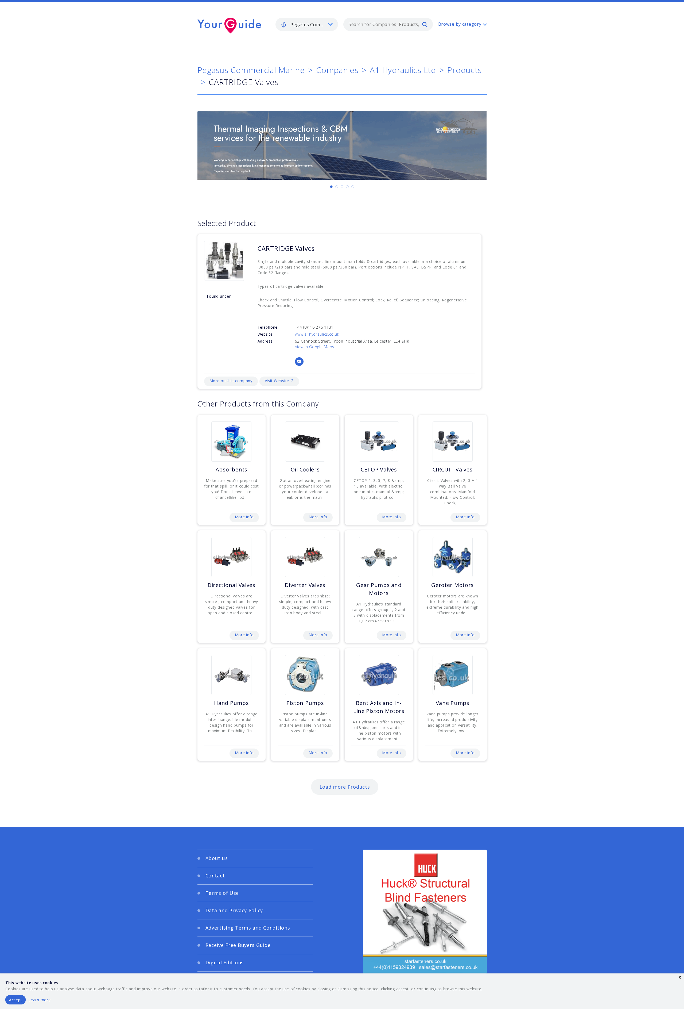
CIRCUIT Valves (453, 469)
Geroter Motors (452, 585)
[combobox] (388, 24)
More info (244, 516)
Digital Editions (224, 962)
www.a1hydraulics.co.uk (317, 334)
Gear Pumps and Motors (378, 589)
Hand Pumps (231, 703)
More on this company (230, 380)
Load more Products (345, 787)
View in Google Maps (315, 346)
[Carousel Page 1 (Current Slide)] (331, 186)
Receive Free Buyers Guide (238, 945)
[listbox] (306, 24)
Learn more (39, 999)
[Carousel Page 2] (336, 186)
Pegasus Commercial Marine (251, 69)
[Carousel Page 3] (342, 186)
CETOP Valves (379, 469)
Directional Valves (231, 585)
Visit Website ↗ (279, 380)
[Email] (299, 361)
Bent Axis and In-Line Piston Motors (379, 707)
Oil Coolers (305, 469)
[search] (424, 24)
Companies (337, 69)
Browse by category (459, 24)
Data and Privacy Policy (234, 910)
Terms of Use (222, 893)
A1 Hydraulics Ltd (403, 69)
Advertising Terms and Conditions (247, 927)
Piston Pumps (305, 703)
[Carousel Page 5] (352, 186)
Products (464, 69)
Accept (15, 999)
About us (216, 858)
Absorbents (231, 469)
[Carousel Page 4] (347, 186)
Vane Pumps (452, 703)
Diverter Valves (305, 585)
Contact (215, 875)
